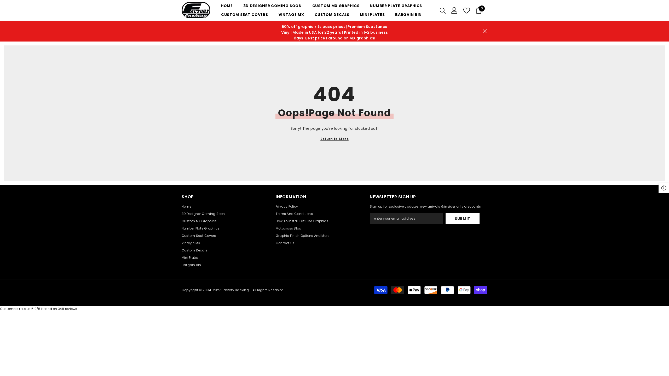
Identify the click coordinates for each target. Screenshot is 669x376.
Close (484, 31)
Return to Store (334, 139)
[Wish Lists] (466, 10)
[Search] (442, 10)
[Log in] (454, 10)
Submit (462, 218)
